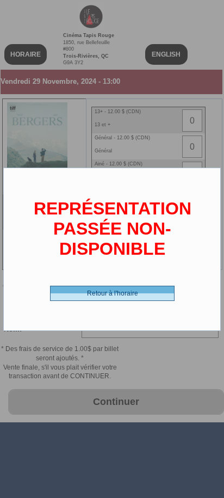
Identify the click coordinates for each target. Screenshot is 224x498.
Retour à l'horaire (112, 293)
